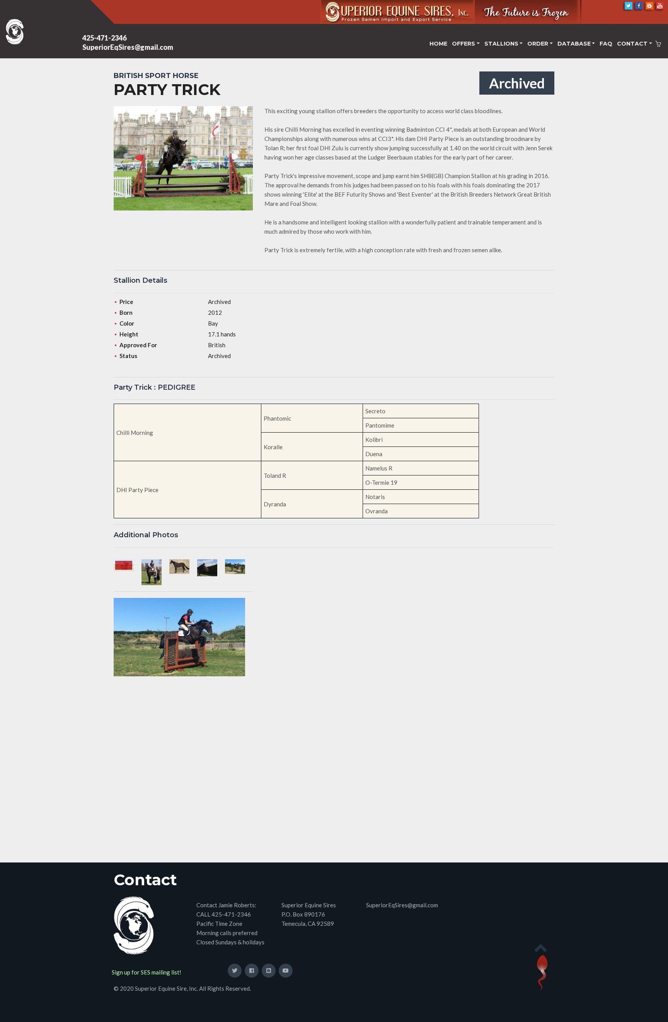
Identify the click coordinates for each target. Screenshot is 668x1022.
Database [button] (574, 43)
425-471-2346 (104, 37)
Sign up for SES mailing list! (146, 972)
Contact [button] (632, 43)
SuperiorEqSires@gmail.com (127, 47)
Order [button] (537, 43)
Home (438, 43)
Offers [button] (463, 43)
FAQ (606, 43)
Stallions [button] (501, 43)
